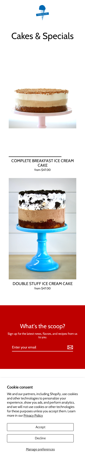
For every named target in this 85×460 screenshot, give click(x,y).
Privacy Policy (33, 415)
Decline (40, 438)
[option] (42, 105)
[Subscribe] (69, 347)
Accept (40, 427)
